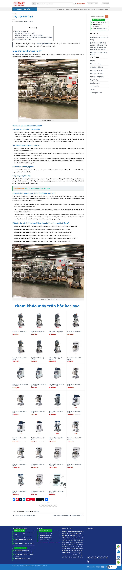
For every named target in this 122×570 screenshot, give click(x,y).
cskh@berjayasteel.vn (101, 28)
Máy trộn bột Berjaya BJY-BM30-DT (19, 358)
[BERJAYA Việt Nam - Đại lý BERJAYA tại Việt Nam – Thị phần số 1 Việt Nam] (20, 3)
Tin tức (67, 9)
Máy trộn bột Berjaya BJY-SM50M (74, 412)
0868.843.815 (43, 535)
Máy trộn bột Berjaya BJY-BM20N (19, 465)
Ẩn (35, 28)
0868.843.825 (43, 537)
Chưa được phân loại (96, 67)
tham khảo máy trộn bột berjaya (22, 39)
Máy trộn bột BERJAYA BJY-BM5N (74, 465)
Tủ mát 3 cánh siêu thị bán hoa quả (25, 515)
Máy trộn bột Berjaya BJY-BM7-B (38, 492)
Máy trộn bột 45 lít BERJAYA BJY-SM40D (38, 385)
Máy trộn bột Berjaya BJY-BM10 (38, 412)
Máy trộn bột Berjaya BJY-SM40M (19, 438)
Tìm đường (118, 548)
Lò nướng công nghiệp (97, 77)
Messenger (118, 559)
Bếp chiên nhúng (95, 64)
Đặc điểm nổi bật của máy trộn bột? (24, 33)
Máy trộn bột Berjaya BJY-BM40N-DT (38, 358)
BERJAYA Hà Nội (29, 21)
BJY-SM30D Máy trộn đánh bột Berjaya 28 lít (56, 385)
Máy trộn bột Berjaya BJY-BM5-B (74, 358)
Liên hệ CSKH (16, 388)
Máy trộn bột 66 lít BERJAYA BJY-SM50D (20, 385)
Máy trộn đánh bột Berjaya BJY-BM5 (56, 492)
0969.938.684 (104, 22)
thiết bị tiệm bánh (44, 43)
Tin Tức (14, 14)
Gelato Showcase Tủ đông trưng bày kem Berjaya (67, 515)
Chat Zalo (118, 554)
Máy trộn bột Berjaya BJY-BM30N (74, 438)
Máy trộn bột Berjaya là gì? (20, 31)
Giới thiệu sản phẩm (96, 70)
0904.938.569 (96, 26)
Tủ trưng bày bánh (96, 93)
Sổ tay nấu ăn (94, 86)
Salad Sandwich (95, 83)
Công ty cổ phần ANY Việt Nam (24, 533)
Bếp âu (92, 61)
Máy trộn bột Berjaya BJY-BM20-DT (38, 332)
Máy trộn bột (94, 80)
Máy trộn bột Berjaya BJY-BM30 (19, 412)
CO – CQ (93, 9)
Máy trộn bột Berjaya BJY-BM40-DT (56, 358)
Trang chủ (60, 9)
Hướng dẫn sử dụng (96, 73)
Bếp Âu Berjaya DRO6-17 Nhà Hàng (99, 39)
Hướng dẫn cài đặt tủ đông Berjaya (98, 54)
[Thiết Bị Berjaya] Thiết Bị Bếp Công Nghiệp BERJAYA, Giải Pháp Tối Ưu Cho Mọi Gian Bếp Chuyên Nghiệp (98, 46)
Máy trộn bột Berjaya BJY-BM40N (56, 438)
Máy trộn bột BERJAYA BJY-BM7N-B (56, 465)
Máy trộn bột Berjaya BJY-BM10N (38, 465)
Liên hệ (107, 9)
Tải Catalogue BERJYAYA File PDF (80, 9)
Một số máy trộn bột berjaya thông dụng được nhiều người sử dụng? (34, 37)
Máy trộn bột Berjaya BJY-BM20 (74, 385)
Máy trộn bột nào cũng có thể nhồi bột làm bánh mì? (29, 35)
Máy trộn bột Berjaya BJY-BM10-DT (19, 332)
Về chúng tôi (100, 9)
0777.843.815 (43, 540)
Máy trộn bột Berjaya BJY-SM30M (38, 438)
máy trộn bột (36, 511)
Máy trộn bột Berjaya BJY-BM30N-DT (74, 332)
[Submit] (73, 3)
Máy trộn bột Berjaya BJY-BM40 (19, 492)
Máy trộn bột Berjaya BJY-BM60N (56, 412)
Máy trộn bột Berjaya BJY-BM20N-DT (56, 332)
